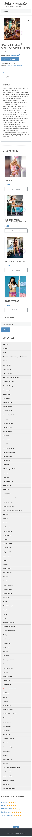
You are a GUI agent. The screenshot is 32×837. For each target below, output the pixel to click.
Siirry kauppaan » (10, 59)
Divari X (3, 805)
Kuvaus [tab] (5, 73)
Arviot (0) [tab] (6, 77)
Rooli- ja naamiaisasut (14, 66)
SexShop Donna (6, 815)
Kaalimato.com (6, 812)
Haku (5, 330)
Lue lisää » (16, 189)
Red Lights (4, 802)
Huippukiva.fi (15, 55)
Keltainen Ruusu (6, 809)
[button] (29, 20)
